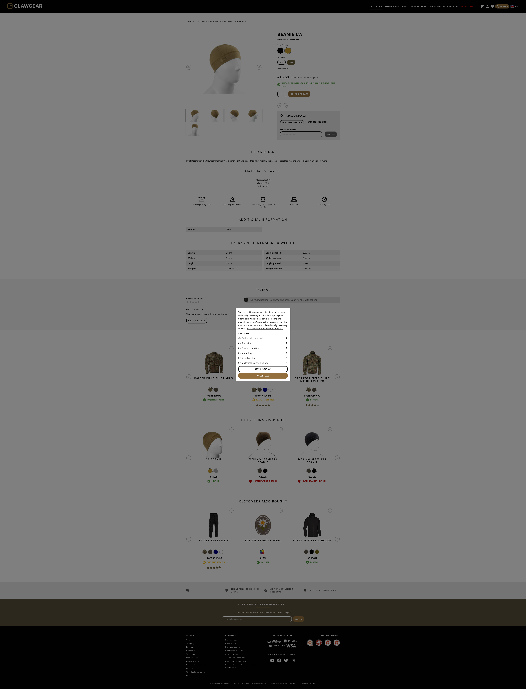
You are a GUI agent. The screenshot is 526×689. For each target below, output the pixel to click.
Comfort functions (251, 348)
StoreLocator (248, 358)
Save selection (263, 369)
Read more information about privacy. (265, 328)
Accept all (263, 375)
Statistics (246, 343)
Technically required (252, 338)
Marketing (247, 353)
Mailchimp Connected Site (255, 362)
